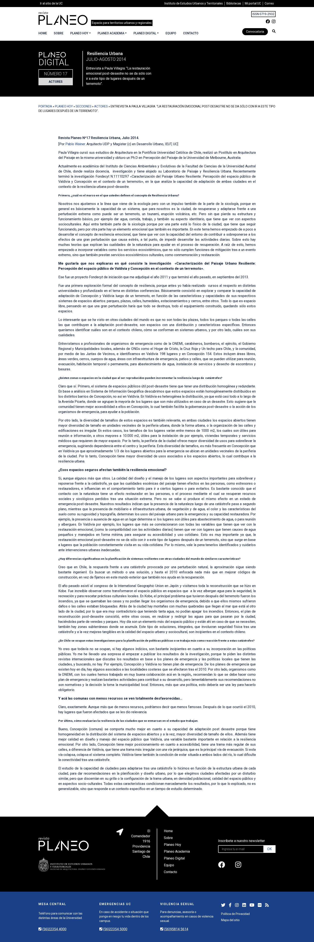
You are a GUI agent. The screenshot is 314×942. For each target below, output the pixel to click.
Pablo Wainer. (75, 144)
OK (269, 849)
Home (42, 33)
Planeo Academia (111, 33)
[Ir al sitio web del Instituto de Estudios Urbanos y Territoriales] (71, 865)
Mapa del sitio (230, 920)
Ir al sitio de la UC (51, 3)
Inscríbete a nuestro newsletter (241, 841)
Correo (269, 3)
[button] (274, 31)
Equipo (171, 33)
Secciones (83, 106)
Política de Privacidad (235, 914)
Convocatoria (255, 31)
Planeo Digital (145, 33)
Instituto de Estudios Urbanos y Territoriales (193, 3)
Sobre (58, 33)
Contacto (190, 33)
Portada (45, 106)
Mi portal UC (253, 3)
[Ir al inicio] (63, 18)
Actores (56, 81)
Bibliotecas (233, 3)
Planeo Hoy (79, 33)
